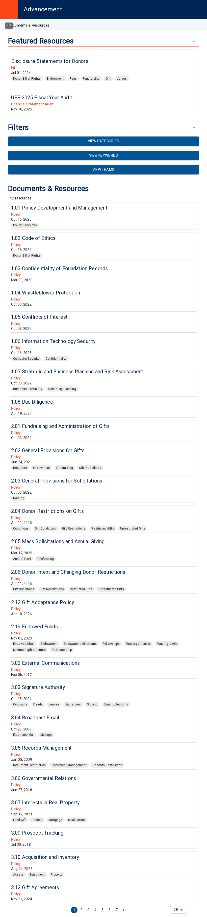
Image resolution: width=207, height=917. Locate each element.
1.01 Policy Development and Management (59, 208)
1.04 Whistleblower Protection (45, 293)
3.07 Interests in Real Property (45, 802)
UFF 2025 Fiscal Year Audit (41, 98)
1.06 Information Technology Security (53, 341)
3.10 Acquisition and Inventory (45, 857)
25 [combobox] (176, 909)
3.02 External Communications (45, 663)
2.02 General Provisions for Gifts (48, 450)
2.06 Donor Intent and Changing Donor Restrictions (68, 572)
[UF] (9, 9)
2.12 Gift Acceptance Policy (42, 602)
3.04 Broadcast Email (35, 718)
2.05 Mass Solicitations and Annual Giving (58, 541)
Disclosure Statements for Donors (49, 61)
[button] (27, 78)
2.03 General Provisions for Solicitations (56, 481)
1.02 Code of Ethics (33, 238)
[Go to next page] (123, 910)
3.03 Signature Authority (38, 687)
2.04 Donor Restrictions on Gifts (47, 511)
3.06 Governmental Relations (43, 778)
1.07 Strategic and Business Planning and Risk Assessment (77, 372)
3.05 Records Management (41, 748)
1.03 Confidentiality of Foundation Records (59, 268)
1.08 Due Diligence (32, 402)
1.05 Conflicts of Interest (39, 317)
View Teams (104, 170)
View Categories (103, 141)
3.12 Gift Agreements (35, 887)
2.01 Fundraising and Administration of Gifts (60, 426)
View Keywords (103, 155)
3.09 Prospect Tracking (37, 833)
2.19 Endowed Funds (34, 627)
